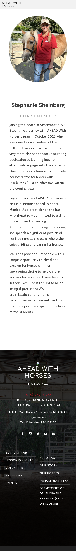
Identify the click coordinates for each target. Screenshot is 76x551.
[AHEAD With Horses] (38, 363)
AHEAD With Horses (11, 4)
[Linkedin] (53, 433)
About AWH (49, 457)
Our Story (48, 465)
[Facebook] (22, 433)
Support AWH (16, 452)
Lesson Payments (20, 460)
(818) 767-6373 (38, 395)
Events (11, 483)
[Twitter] (38, 433)
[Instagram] (30, 433)
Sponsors (14, 475)
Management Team (54, 480)
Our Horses (49, 473)
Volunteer (14, 468)
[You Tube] (45, 433)
